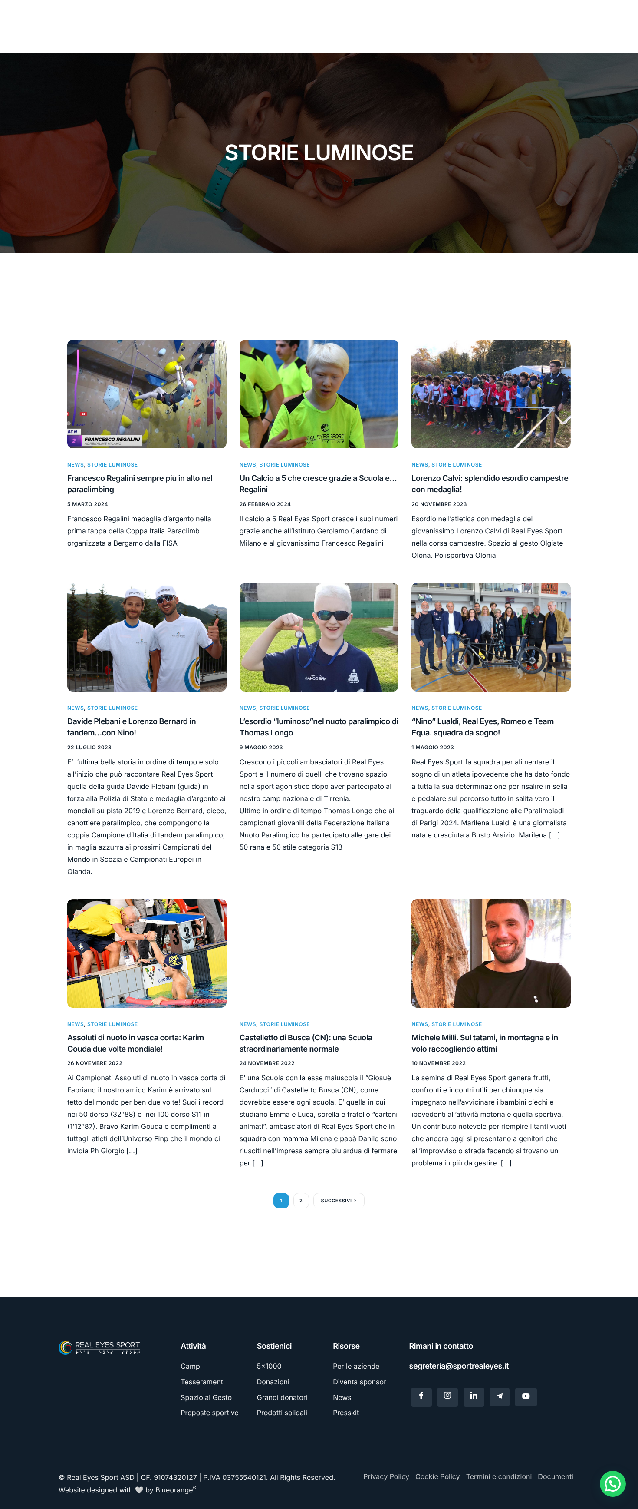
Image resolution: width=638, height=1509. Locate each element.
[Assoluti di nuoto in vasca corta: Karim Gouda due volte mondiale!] (147, 953)
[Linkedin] (474, 1397)
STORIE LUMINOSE (112, 464)
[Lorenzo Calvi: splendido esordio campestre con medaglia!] (491, 393)
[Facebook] (421, 1397)
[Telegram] (500, 1397)
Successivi (336, 1201)
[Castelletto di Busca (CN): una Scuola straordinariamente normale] (319, 953)
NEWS (75, 464)
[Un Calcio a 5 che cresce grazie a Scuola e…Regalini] (319, 393)
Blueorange (175, 1490)
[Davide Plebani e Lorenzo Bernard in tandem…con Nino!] (147, 636)
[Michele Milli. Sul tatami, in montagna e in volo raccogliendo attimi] (491, 953)
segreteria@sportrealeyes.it (459, 1366)
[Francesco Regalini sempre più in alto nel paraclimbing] (147, 393)
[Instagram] (447, 1397)
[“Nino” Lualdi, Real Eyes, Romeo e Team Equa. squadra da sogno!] (491, 636)
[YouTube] (526, 1397)
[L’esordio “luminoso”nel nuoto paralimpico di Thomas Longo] (319, 636)
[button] (613, 1484)
